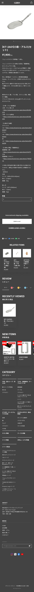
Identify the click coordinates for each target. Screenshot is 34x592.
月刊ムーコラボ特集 (23, 440)
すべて (5, 287)
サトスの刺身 (21, 426)
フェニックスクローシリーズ (8, 478)
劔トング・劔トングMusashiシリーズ (7, 463)
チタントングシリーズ (8, 460)
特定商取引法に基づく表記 (22, 585)
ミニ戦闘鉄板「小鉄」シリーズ (8, 467)
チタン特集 (5, 433)
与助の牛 (20, 423)
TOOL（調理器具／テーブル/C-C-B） (25, 382)
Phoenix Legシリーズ (8, 486)
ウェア (4, 423)
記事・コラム (6, 530)
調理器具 (20, 387)
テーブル (20, 390)
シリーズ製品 (6, 446)
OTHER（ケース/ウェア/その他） (8, 413)
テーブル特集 (21, 433)
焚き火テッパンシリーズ (8, 454)
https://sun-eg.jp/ (10, 509)
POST (5, 238)
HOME (4, 525)
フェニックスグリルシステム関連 (8, 451)
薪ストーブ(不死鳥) (7, 387)
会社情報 (4, 528)
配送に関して (6, 532)
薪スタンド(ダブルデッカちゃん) (24, 406)
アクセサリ (5, 392)
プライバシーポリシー (10, 585)
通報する (29, 238)
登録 (29, 546)
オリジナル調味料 (22, 417)
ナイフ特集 (5, 440)
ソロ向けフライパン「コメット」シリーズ (9, 489)
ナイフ (19, 399)
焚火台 (4, 390)
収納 (3, 417)
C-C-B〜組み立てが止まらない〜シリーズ (24, 395)
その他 (4, 428)
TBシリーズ (5, 457)
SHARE (12, 238)
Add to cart (17, 221)
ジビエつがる (21, 420)
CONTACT (5, 535)
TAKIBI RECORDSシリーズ (9, 483)
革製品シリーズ (6, 475)
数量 (3, 196)
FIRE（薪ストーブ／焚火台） (8, 382)
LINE (18, 238)
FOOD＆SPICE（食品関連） (24, 413)
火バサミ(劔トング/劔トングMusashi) (25, 402)
